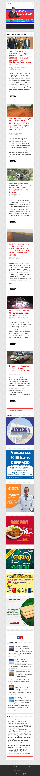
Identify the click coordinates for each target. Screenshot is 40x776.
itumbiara (28, 735)
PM (9, 748)
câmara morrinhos (13, 731)
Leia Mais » (12, 339)
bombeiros (20, 721)
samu (26, 753)
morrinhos (13, 737)
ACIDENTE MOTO (12, 721)
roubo (23, 753)
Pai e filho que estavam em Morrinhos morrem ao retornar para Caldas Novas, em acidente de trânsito (20, 187)
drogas (24, 731)
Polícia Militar (24, 67)
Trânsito (11, 68)
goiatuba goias (12, 735)
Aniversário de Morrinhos (15, 258)
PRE (15, 752)
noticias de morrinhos (14, 743)
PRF (17, 752)
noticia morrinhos (21, 740)
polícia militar (20, 750)
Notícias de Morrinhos (23, 317)
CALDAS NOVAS (14, 723)
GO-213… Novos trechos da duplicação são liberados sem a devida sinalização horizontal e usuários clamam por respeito (19, 249)
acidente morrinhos (24, 720)
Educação (11, 66)
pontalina (10, 752)
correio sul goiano (19, 727)
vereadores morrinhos (17, 755)
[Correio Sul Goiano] (20, 16)
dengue (20, 731)
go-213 (22, 733)
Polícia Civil (17, 67)
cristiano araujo (24, 729)
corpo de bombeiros (15, 726)
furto (19, 733)
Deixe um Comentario (14, 69)
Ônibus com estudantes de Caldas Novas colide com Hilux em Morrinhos (19, 368)
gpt (17, 735)
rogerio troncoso (16, 753)
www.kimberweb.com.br (20, 770)
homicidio (21, 735)
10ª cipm (10, 720)
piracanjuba (26, 745)
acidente (16, 720)
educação (29, 731)
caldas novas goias (24, 723)
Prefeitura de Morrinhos (14, 195)
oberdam (21, 745)
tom (29, 753)
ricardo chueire (22, 752)
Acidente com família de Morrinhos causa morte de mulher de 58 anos (19, 313)
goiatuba (27, 733)
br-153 (25, 721)
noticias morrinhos (17, 743)
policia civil (16, 747)
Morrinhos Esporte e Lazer (15, 133)
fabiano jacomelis (13, 733)
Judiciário (16, 66)
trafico (10, 755)
